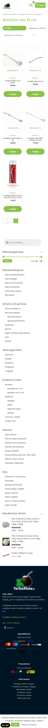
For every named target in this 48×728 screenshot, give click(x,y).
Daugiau (12, 94)
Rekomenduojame (12, 270)
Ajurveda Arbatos (14, 316)
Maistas (7, 430)
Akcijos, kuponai (11, 493)
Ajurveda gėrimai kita (16, 320)
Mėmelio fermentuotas (14, 446)
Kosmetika (9, 480)
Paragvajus (9, 367)
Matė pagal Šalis (12, 350)
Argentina (9, 354)
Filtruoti (7, 261)
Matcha (8, 329)
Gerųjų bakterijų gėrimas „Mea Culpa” (20, 455)
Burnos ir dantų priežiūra (15, 501)
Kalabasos (9, 396)
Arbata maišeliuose (13, 308)
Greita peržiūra (13, 73)
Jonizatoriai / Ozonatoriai (15, 476)
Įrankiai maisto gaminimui (15, 442)
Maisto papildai (11, 497)
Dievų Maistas (10, 434)
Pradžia (5, 14)
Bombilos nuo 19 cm (15, 392)
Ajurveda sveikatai (12, 312)
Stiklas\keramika (14, 409)
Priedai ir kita (10, 421)
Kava (7, 337)
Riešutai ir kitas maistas (14, 459)
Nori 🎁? (5, 725)
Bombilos (9, 384)
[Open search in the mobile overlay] (22, 242)
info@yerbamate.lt (18, 617)
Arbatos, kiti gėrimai (14, 304)
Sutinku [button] (15, 724)
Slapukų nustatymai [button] (29, 724)
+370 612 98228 (12, 623)
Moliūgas (11, 400)
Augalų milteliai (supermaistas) (17, 333)
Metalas (10, 412)
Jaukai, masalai (11, 505)
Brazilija (8, 358)
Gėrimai (8, 341)
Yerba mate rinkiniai (13, 291)
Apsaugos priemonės (13, 484)
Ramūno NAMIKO (12, 451)
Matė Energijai (11, 278)
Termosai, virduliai (12, 417)
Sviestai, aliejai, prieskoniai (15, 438)
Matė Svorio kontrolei (14, 283)
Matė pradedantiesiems (14, 274)
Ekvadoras (9, 362)
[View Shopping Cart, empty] (31, 5)
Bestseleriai (9, 295)
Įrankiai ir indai (11, 380)
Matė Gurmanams (12, 287)
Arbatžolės (9, 325)
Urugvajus (9, 371)
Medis (9, 404)
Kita (4, 472)
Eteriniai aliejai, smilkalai (14, 488)
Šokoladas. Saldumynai (14, 463)
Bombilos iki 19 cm (15, 388)
